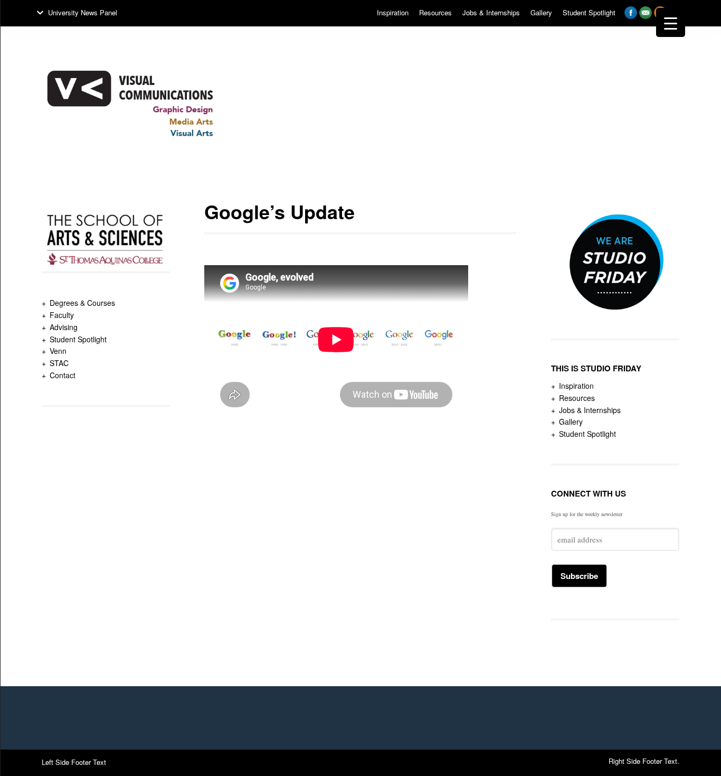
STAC (59, 363)
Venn (58, 350)
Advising (64, 327)
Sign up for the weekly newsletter (586, 514)
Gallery (571, 421)
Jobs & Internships (590, 410)
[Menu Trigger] (670, 22)
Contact (62, 375)
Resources (577, 397)
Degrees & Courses (82, 302)
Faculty (62, 315)
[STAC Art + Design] (130, 168)
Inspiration (576, 385)
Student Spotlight (78, 339)
